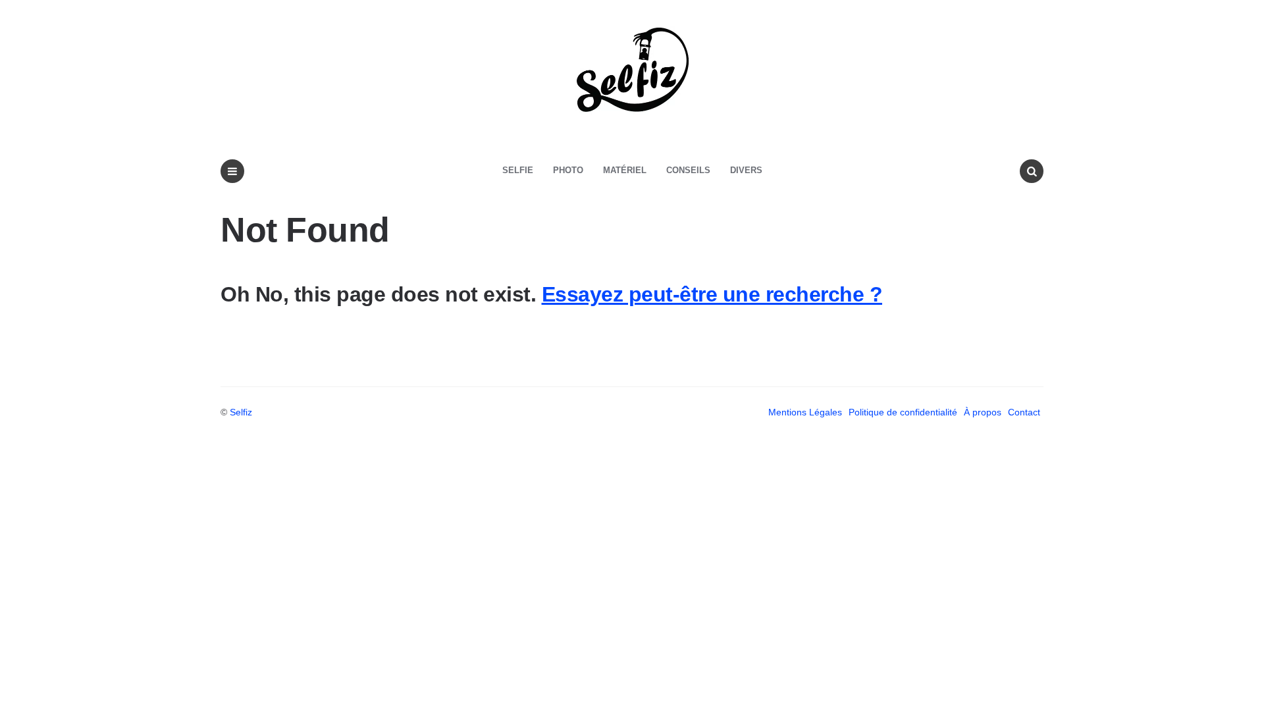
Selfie (517, 170)
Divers (746, 170)
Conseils (688, 170)
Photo (568, 170)
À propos (982, 412)
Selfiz (241, 412)
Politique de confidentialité (903, 412)
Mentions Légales (805, 412)
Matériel (624, 170)
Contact (1024, 412)
